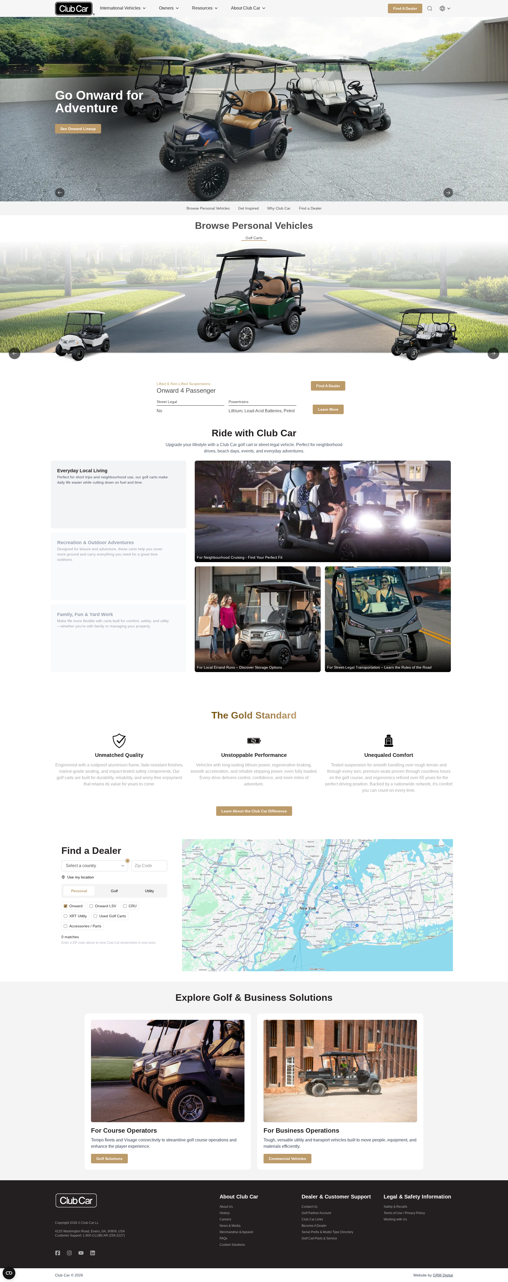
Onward (76, 906)
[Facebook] (57, 1253)
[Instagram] (69, 1253)
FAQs (223, 1238)
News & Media (230, 1226)
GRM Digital (443, 1275)
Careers (225, 1219)
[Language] (445, 8)
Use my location (80, 877)
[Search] (430, 8)
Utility (149, 891)
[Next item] (448, 192)
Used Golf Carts (112, 916)
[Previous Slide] (14, 353)
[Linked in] (92, 1253)
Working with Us (395, 1219)
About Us (226, 1207)
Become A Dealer (314, 1226)
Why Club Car (279, 208)
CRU (133, 906)
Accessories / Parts (85, 926)
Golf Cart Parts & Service (319, 1238)
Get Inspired (248, 208)
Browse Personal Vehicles (208, 208)
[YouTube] (81, 1253)
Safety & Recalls (395, 1207)
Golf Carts (254, 238)
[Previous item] (60, 192)
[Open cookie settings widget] (9, 1273)
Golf (114, 891)
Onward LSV (105, 906)
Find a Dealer (310, 208)
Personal (79, 891)
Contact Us (310, 1207)
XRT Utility (78, 916)
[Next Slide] (493, 353)
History (225, 1213)
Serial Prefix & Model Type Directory (327, 1232)
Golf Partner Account (316, 1213)
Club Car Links (312, 1219)
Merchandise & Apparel (236, 1232)
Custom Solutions (232, 1245)
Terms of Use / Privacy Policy (404, 1213)
